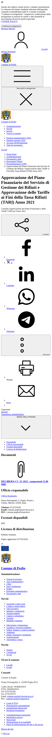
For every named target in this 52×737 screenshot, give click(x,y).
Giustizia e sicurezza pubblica (18, 627)
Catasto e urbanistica (15, 616)
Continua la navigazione (11, 26)
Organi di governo (14, 579)
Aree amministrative (14, 582)
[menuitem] (9, 263)
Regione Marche (8, 29)
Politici (9, 589)
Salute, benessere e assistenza (18, 635)
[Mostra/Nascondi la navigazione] (22, 76)
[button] (13, 126)
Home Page (11, 154)
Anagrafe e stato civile (15, 604)
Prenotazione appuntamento (18, 706)
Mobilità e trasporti (14, 621)
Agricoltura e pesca (14, 639)
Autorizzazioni (12, 637)
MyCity (6, 733)
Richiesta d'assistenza (15, 710)
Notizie (9, 650)
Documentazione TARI (16, 164)
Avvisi (9, 655)
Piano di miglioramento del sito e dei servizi (24, 724)
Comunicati (11, 652)
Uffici (8, 584)
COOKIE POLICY (9, 21)
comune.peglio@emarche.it (17, 699)
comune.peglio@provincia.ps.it (20, 696)
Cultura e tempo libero (15, 606)
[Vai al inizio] (2, 544)
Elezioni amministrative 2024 (18, 138)
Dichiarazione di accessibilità (18, 722)
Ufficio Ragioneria (9, 496)
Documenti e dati (13, 159)
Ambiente (10, 632)
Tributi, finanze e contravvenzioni (20, 630)
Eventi (9, 667)
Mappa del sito (7, 729)
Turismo (9, 618)
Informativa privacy (14, 717)
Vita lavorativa (12, 609)
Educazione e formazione (17, 625)
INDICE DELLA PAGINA (26, 417)
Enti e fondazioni (13, 586)
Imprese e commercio (15, 611)
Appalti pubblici (13, 613)
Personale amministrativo (16, 591)
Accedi (4, 150)
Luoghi (9, 665)
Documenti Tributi (14, 161)
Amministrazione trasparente (18, 715)
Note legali (11, 720)
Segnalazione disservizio (16, 708)
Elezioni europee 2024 (15, 140)
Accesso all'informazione (16, 143)
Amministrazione (13, 157)
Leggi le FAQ (12, 703)
